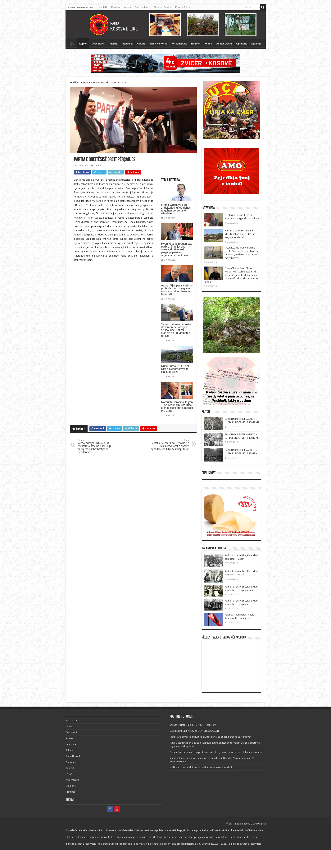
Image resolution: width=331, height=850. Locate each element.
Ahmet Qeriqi (224, 43)
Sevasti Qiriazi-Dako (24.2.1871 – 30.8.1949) (193, 724)
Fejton (208, 43)
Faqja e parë (72, 43)
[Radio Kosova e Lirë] (166, 24)
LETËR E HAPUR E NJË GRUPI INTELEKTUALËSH (194, 730)
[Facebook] (110, 809)
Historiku (115, 7)
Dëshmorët (98, 43)
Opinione (241, 43)
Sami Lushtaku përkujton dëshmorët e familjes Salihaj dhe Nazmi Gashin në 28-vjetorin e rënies (176, 330)
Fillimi (75, 82)
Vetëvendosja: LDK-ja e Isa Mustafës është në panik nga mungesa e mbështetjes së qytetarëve (94, 446)
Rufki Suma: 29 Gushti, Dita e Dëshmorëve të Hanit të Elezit (175, 368)
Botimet (195, 43)
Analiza (113, 43)
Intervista (127, 43)
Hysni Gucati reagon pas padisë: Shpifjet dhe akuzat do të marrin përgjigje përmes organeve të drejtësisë (176, 249)
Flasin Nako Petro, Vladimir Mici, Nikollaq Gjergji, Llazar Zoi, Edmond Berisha (240, 234)
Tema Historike (158, 43)
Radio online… (142, 7)
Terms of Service (162, 7)
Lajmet (83, 43)
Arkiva (127, 7)
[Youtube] (117, 809)
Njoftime (256, 43)
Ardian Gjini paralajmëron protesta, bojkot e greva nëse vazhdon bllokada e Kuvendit (177, 290)
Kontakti (103, 7)
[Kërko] (263, 7)
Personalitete (179, 43)
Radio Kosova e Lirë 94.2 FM (250, 823)
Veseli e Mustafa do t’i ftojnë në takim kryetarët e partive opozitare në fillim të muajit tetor (170, 445)
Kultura (141, 43)
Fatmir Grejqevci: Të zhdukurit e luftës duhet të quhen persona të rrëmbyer (175, 209)
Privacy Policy (182, 7)
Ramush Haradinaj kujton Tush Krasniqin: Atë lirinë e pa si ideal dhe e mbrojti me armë (177, 406)
